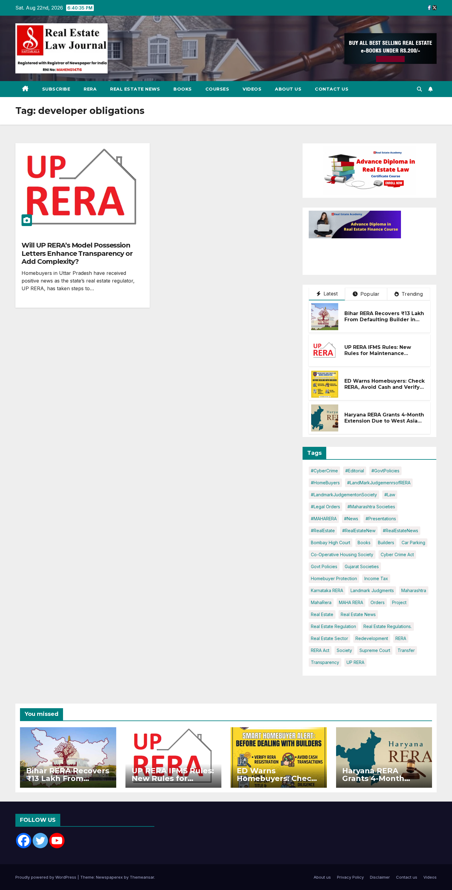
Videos (252, 89)
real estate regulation (333, 626)
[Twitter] (40, 840)
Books (182, 89)
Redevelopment (371, 638)
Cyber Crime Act (397, 554)
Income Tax (376, 578)
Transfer (406, 650)
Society (344, 650)
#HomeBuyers (325, 482)
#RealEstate (323, 530)
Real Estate (322, 614)
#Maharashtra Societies (371, 506)
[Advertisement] (358, 253)
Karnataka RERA (327, 590)
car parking (413, 542)
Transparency (325, 662)
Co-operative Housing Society (342, 554)
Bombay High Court (330, 542)
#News (351, 518)
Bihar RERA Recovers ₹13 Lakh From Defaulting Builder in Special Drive (384, 319)
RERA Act (320, 650)
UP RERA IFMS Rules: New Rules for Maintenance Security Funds (377, 353)
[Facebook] (23, 840)
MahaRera (321, 602)
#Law (389, 494)
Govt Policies (324, 566)
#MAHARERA (324, 518)
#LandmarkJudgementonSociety (344, 494)
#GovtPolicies (385, 470)
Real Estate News (135, 89)
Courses (217, 89)
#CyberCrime (324, 470)
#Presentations (381, 518)
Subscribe (56, 89)
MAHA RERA (351, 602)
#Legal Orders (325, 506)
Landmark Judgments (372, 590)
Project (399, 602)
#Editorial (354, 470)
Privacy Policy (350, 877)
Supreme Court (374, 650)
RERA (90, 89)
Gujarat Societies (362, 566)
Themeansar (142, 877)
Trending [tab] (411, 294)
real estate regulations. (387, 626)
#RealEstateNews (400, 530)
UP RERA (355, 662)
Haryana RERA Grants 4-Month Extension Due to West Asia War (384, 421)
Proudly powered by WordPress (46, 877)
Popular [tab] (369, 294)
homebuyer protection (334, 578)
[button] (419, 89)
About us (288, 89)
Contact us (331, 89)
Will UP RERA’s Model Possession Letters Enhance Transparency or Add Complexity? (77, 253)
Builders (386, 542)
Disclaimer (380, 877)
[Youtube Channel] (57, 840)
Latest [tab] (330, 294)
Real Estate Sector (329, 638)
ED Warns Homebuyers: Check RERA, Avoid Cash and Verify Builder (384, 387)
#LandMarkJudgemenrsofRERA (378, 482)
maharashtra (413, 590)
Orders (378, 602)
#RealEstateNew (358, 530)
